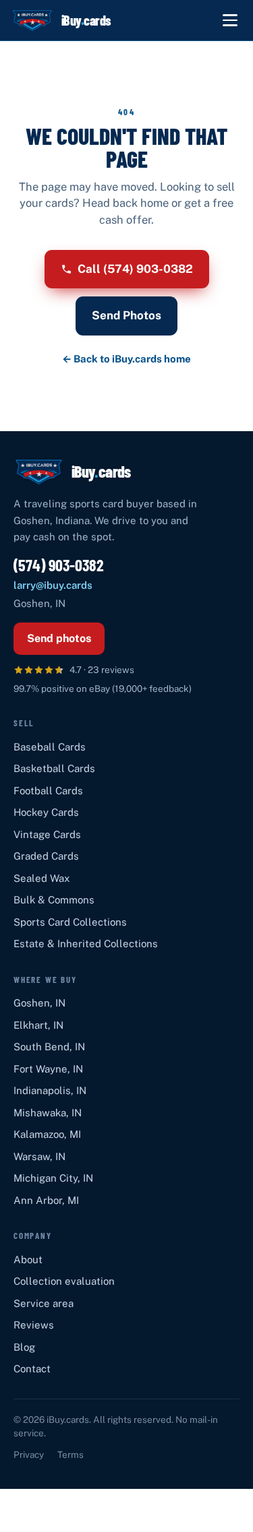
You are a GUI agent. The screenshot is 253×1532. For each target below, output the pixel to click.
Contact (32, 1368)
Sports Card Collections (70, 922)
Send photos (59, 638)
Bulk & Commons (53, 899)
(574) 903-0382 (58, 565)
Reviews (33, 1325)
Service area (43, 1303)
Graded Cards (46, 856)
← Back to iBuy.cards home (126, 358)
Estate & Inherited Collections (85, 943)
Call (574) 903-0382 (135, 269)
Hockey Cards (46, 812)
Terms (70, 1454)
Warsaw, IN (39, 1156)
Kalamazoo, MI (47, 1134)
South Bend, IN (49, 1046)
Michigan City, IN (53, 1178)
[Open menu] (230, 20)
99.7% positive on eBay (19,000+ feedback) (102, 688)
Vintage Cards (47, 834)
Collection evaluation (64, 1281)
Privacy (28, 1454)
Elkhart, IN (38, 1025)
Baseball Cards (49, 747)
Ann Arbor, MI (46, 1200)
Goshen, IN (39, 1003)
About (28, 1259)
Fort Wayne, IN (48, 1069)
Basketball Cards (54, 768)
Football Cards (48, 790)
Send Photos (126, 315)
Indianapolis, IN (49, 1090)
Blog (24, 1347)
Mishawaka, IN (47, 1112)
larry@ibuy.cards (52, 585)
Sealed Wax (41, 878)
